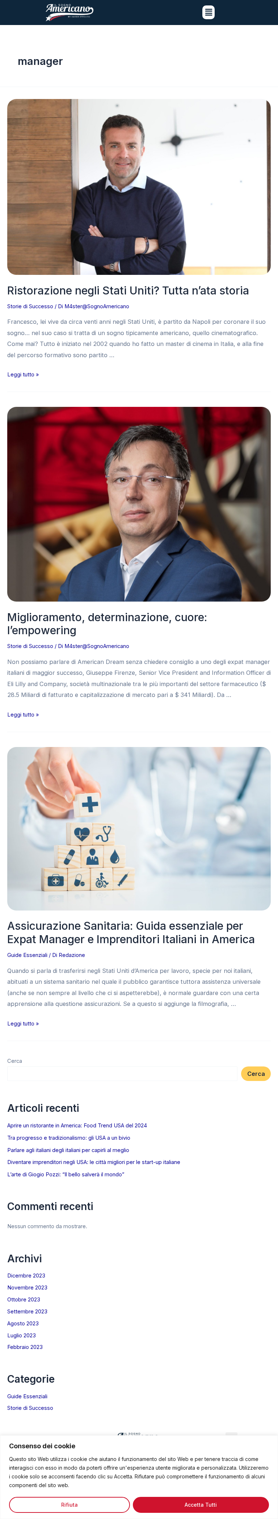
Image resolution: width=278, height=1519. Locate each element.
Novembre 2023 (27, 1287)
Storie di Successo (30, 306)
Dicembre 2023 (26, 1275)
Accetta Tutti (201, 1505)
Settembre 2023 (27, 1311)
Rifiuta (69, 1505)
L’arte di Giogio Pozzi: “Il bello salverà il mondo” (65, 1174)
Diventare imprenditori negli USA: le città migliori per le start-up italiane (93, 1162)
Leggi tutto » (23, 374)
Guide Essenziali (27, 955)
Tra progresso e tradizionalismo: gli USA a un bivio (68, 1138)
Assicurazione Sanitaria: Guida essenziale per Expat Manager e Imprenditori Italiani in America (131, 932)
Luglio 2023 (21, 1335)
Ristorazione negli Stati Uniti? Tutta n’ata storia (128, 290)
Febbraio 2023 (25, 1347)
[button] (208, 12)
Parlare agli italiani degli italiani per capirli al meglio (68, 1150)
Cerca (14, 1061)
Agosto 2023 (23, 1323)
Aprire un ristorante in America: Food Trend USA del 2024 (77, 1125)
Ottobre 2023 (23, 1299)
